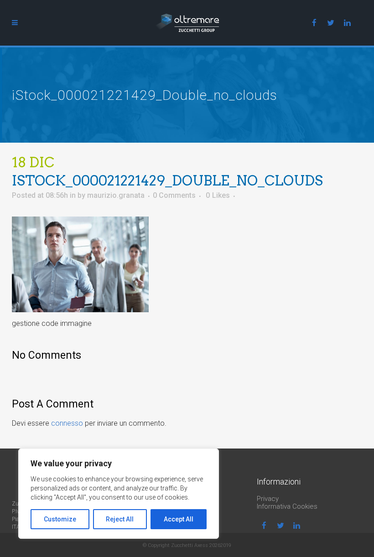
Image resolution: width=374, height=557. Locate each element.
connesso (67, 423)
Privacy (268, 499)
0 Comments (174, 195)
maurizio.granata (116, 195)
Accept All (178, 519)
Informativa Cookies (287, 506)
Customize (60, 519)
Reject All (120, 519)
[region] (118, 494)
